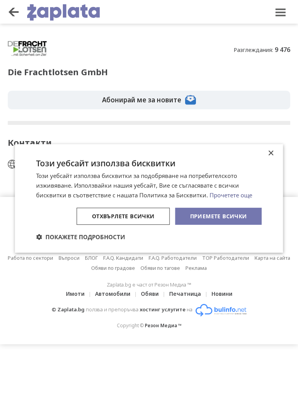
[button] (80, 237)
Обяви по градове (113, 267)
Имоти (75, 293)
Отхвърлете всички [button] (123, 215)
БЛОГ (91, 257)
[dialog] (149, 198)
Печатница (185, 293)
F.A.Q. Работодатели (173, 257)
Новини (221, 293)
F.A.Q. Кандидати (123, 257)
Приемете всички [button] (218, 215)
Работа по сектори (30, 257)
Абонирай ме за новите (141, 99)
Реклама (196, 267)
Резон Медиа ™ (163, 325)
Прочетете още (231, 195)
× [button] (271, 153)
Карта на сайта (272, 257)
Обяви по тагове (160, 267)
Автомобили (112, 293)
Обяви (150, 293)
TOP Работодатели (225, 257)
